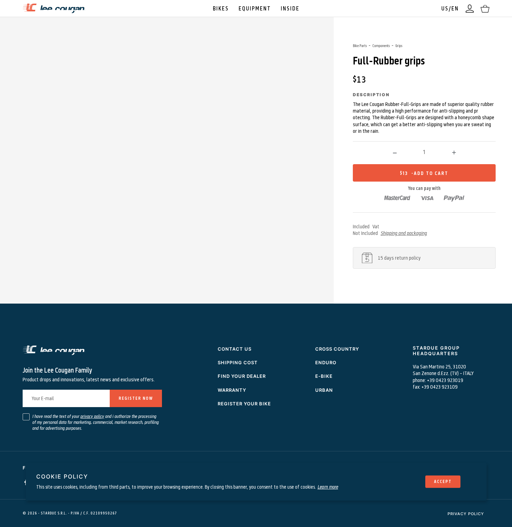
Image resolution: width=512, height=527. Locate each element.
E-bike (324, 376)
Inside (290, 8)
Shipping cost (238, 362)
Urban (324, 390)
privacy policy (92, 416)
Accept (443, 481)
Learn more (328, 486)
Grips (398, 45)
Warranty (232, 390)
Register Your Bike (244, 403)
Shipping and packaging (404, 232)
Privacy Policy (466, 513)
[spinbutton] (424, 152)
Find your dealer (242, 376)
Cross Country (337, 349)
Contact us (234, 349)
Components (381, 45)
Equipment (255, 8)
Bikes (221, 8)
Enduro (325, 362)
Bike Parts (360, 45)
